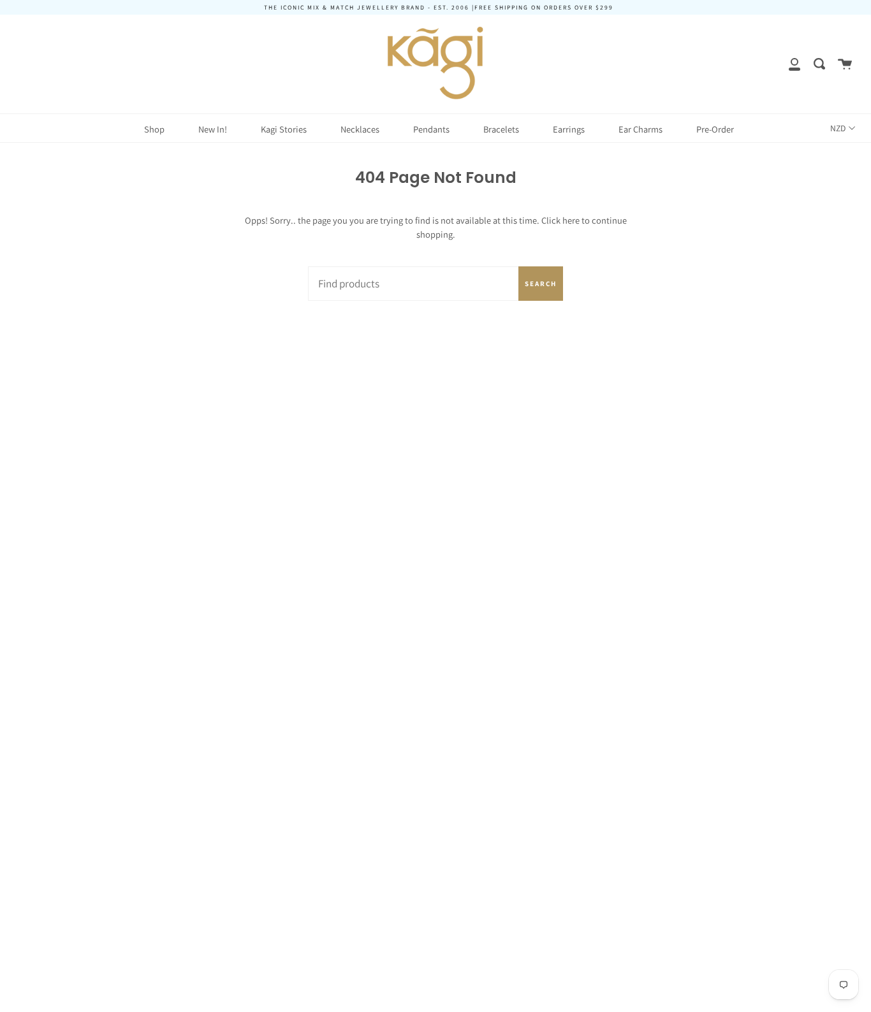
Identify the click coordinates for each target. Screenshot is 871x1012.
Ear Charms (640, 129)
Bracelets (501, 129)
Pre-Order (715, 129)
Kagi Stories (284, 129)
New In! (212, 129)
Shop (154, 129)
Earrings (569, 129)
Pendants (431, 129)
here (571, 220)
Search (541, 283)
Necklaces (359, 129)
